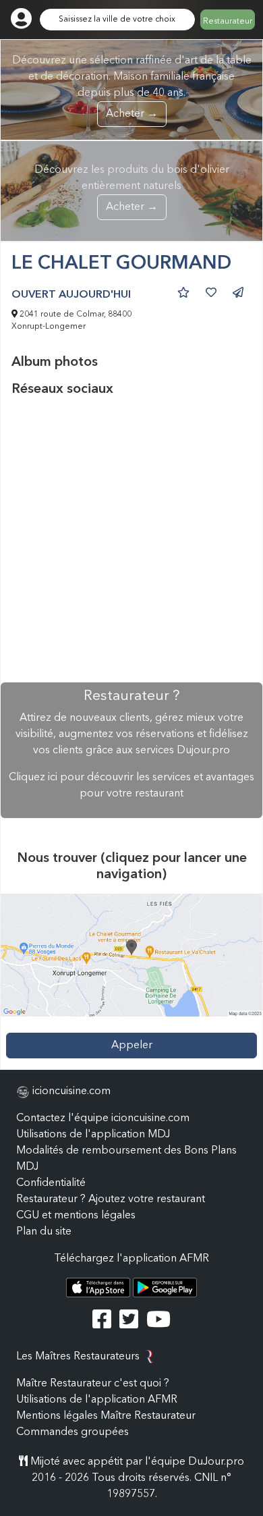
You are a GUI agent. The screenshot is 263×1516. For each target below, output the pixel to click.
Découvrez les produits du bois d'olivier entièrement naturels (131, 189)
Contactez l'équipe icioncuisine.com (102, 1118)
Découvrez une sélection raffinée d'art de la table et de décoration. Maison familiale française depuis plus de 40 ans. (132, 87)
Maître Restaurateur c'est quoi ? (92, 1383)
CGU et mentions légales (76, 1215)
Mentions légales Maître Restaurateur (106, 1416)
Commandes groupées (72, 1432)
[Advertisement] (131, 540)
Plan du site (43, 1231)
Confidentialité (51, 1183)
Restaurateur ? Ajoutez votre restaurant (110, 1199)
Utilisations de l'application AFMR (96, 1400)
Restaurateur (227, 22)
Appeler (131, 1045)
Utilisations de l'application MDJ (93, 1134)
